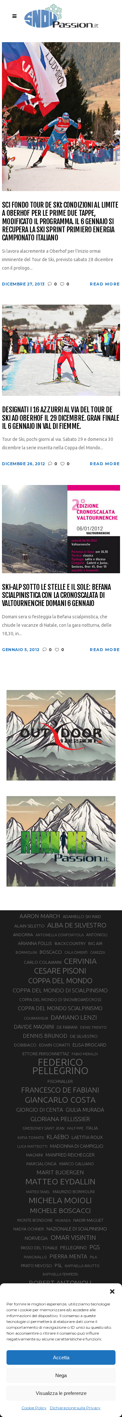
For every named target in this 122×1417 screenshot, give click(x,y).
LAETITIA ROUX (87, 1137)
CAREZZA (97, 952)
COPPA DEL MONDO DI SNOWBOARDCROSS (60, 999)
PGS (94, 1247)
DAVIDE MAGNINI (34, 1027)
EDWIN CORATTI (54, 1045)
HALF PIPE (75, 1128)
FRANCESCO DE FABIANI (60, 1090)
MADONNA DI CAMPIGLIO (76, 1146)
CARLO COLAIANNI (42, 962)
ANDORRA (23, 934)
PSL (58, 1265)
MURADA (63, 1220)
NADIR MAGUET (88, 1220)
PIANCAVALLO (35, 1257)
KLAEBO (58, 1136)
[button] (112, 1291)
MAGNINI (34, 1155)
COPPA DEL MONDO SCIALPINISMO (60, 1008)
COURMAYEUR (36, 1018)
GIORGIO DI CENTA (39, 1110)
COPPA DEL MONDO (60, 981)
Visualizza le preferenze (61, 1393)
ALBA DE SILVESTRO (76, 925)
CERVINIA (80, 961)
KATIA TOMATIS (31, 1137)
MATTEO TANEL (38, 1192)
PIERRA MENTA (68, 1256)
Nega (61, 1375)
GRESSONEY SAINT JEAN (43, 1128)
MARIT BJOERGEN (60, 1172)
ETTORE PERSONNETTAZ (45, 1053)
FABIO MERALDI (85, 1054)
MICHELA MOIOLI (60, 1200)
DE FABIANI (67, 1027)
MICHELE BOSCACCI (60, 1210)
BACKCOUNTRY (70, 943)
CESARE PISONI (60, 971)
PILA (93, 1257)
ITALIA (92, 1128)
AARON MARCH (40, 916)
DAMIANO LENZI (74, 1017)
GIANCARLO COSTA (60, 1100)
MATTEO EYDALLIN (60, 1181)
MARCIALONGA (41, 1163)
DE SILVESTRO (84, 1036)
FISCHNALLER (60, 1081)
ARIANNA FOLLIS (35, 943)
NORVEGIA (36, 1238)
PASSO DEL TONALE (39, 1247)
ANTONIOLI (96, 935)
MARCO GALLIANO (76, 1163)
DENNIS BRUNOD (45, 1036)
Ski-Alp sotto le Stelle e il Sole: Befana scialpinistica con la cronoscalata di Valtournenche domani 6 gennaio (56, 595)
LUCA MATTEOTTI (32, 1146)
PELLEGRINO (73, 1247)
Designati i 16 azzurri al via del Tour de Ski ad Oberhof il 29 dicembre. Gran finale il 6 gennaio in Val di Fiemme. (60, 418)
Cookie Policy (34, 1407)
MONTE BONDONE (35, 1220)
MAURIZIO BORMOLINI (74, 1191)
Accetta (61, 1357)
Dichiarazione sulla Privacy (75, 1407)
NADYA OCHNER (28, 1229)
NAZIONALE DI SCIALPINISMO (77, 1228)
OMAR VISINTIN (73, 1237)
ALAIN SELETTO (29, 925)
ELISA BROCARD (89, 1045)
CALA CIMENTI (76, 952)
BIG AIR (95, 943)
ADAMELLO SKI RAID (82, 916)
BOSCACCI (51, 952)
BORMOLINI (26, 952)
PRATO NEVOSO (36, 1265)
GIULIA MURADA (85, 1110)
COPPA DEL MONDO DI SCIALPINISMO (60, 990)
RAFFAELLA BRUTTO (82, 1266)
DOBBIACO (25, 1045)
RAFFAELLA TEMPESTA (60, 1274)
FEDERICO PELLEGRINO (60, 1066)
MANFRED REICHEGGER (70, 1154)
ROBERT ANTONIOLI (60, 1283)
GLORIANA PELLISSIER (60, 1119)
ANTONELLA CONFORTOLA (59, 935)
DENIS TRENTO (93, 1027)
